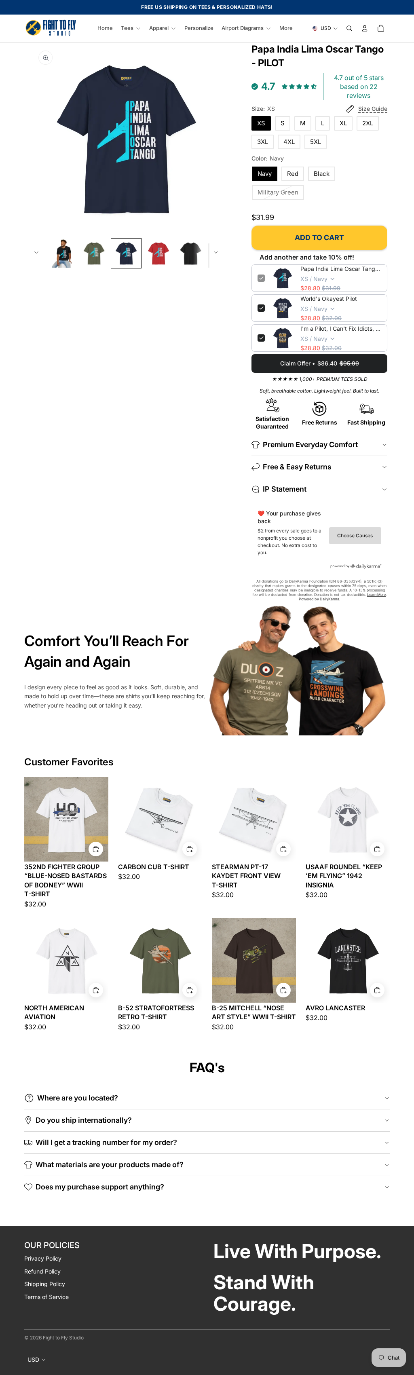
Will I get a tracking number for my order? (106, 1142)
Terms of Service (46, 1296)
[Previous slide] (36, 253)
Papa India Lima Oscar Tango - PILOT (340, 268)
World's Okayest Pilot (328, 298)
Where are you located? (77, 1098)
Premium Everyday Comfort (310, 444)
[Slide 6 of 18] (190, 253)
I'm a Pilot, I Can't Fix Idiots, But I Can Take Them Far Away (340, 328)
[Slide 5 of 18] (158, 253)
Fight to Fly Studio (63, 1338)
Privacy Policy (42, 1258)
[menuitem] (286, 28)
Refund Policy (42, 1271)
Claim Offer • (319, 363)
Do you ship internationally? (84, 1120)
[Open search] (349, 28)
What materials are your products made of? (110, 1164)
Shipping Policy (44, 1283)
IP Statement (284, 489)
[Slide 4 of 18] (126, 253)
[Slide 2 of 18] (61, 253)
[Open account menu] (364, 28)
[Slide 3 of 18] (94, 253)
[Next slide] (216, 253)
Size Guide (372, 108)
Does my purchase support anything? (100, 1187)
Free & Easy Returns (297, 467)
